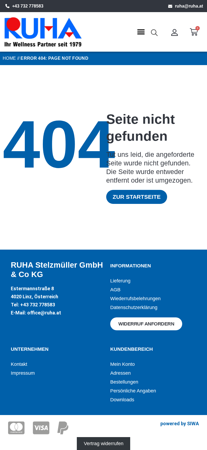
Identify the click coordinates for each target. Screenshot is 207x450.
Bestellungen (124, 382)
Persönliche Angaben (133, 391)
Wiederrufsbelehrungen (135, 298)
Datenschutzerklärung (133, 307)
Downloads (122, 399)
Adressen (120, 373)
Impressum (23, 373)
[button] (141, 32)
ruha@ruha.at (189, 6)
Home (9, 58)
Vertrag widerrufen (103, 443)
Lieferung (120, 281)
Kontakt (19, 364)
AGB (115, 289)
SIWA (193, 423)
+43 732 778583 (27, 6)
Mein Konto (122, 364)
